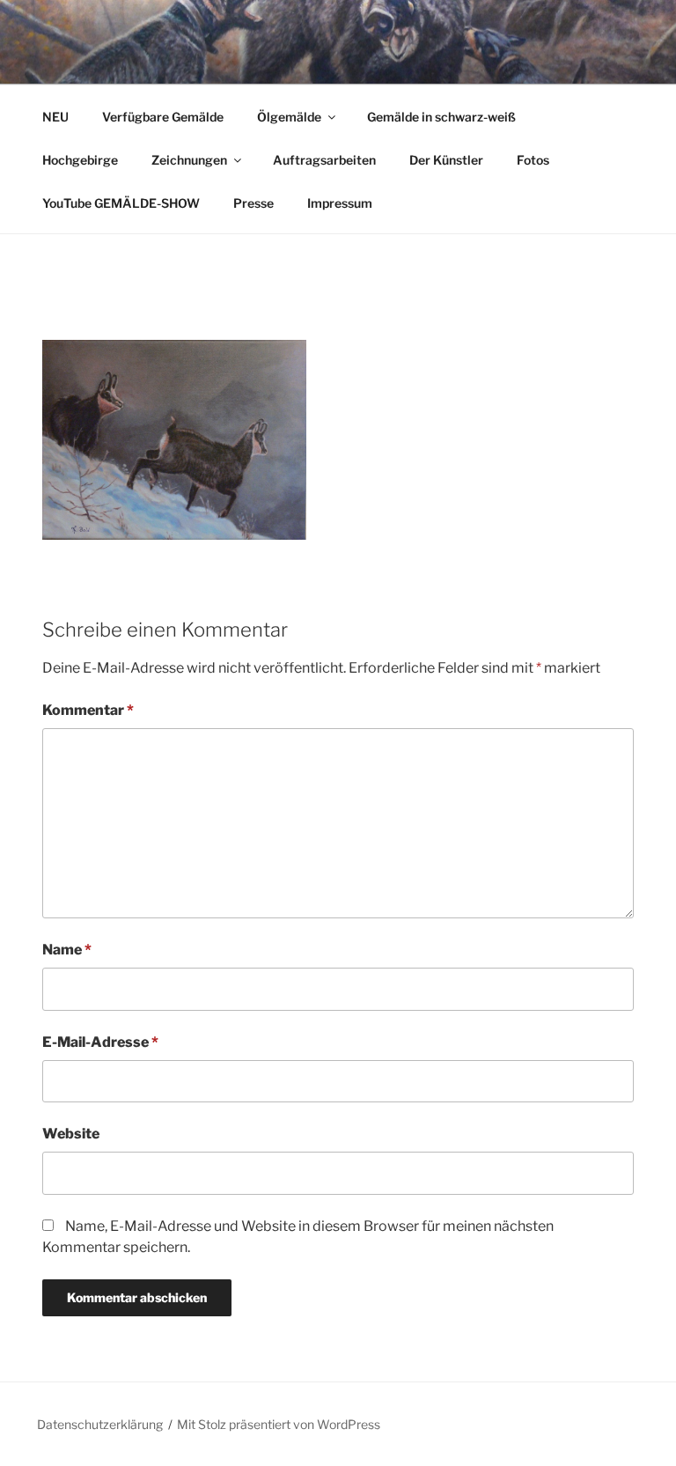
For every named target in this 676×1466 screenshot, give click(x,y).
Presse (253, 202)
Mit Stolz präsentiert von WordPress (278, 1424)
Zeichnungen (189, 159)
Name (67, 949)
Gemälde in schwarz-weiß (441, 116)
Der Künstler (446, 159)
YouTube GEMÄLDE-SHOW (121, 202)
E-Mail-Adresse (100, 1042)
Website (70, 1133)
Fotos (533, 159)
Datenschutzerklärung (100, 1424)
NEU (55, 116)
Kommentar (88, 710)
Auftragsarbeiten (324, 159)
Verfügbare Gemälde (163, 116)
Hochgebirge (80, 159)
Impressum (339, 202)
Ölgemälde (289, 116)
